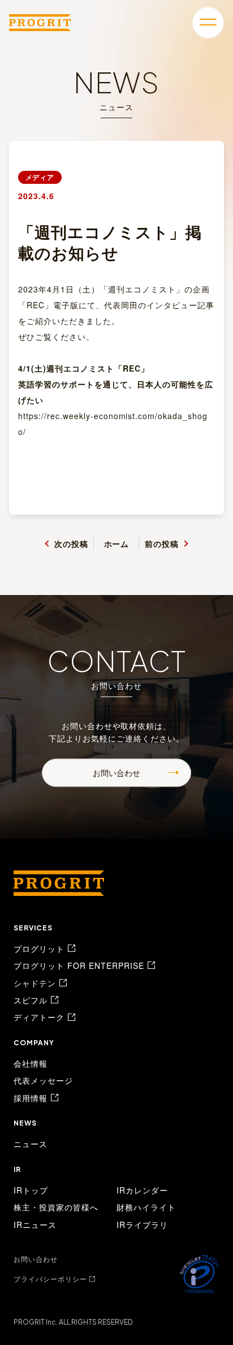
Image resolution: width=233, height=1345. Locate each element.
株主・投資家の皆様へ (56, 1207)
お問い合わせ (116, 772)
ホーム (117, 543)
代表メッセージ (43, 1080)
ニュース (31, 1143)
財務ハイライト (146, 1207)
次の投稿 (71, 543)
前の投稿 (162, 543)
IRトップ (31, 1190)
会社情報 (31, 1063)
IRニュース (35, 1224)
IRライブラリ (142, 1224)
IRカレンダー (142, 1190)
